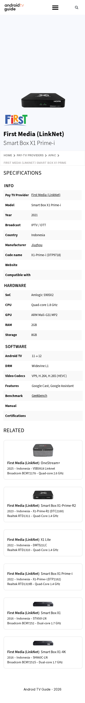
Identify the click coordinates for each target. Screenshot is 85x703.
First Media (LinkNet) (46, 195)
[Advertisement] (43, 50)
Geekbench (39, 395)
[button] (55, 7)
